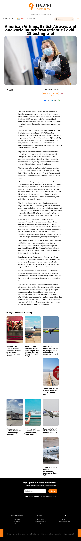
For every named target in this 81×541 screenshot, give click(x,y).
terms (44, 291)
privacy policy (52, 291)
